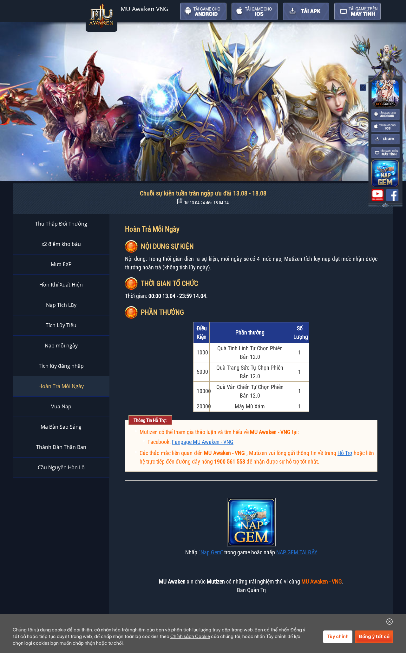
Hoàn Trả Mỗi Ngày (61, 386)
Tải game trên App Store (255, 11)
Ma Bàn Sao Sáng (61, 426)
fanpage (392, 195)
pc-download (385, 152)
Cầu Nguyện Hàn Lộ (61, 467)
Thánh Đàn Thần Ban (61, 447)
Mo (363, 87)
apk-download (385, 139)
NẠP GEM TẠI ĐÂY (296, 552)
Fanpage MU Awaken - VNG (202, 442)
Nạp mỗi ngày (61, 345)
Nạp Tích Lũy (61, 304)
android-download (385, 114)
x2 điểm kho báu (61, 244)
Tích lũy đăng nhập (61, 365)
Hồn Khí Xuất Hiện (61, 284)
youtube (377, 195)
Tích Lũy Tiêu (61, 325)
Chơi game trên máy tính (357, 11)
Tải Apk (306, 11)
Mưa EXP (61, 264)
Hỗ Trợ (344, 453)
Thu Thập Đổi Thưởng (61, 223)
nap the (385, 173)
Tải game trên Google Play (203, 11)
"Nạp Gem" (211, 552)
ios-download (385, 127)
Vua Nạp (61, 406)
